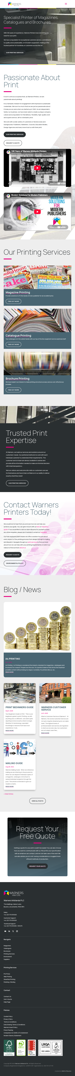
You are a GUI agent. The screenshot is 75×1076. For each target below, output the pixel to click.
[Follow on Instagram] (17, 931)
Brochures (7, 951)
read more (9, 672)
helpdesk (43, 532)
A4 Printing (12, 658)
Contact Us (7, 996)
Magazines (7, 946)
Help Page (7, 1002)
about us (23, 548)
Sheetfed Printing (9, 979)
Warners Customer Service (53, 708)
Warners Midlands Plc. (22, 1063)
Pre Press (7, 974)
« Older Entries (8, 794)
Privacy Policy (8, 1019)
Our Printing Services (14, 53)
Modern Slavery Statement (12, 1035)
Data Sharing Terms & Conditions (14, 1025)
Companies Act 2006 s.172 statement (16, 1033)
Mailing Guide (14, 763)
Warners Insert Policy (10, 1027)
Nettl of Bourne (66, 1071)
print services (32, 542)
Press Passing (8, 1030)
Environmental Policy (14, 563)
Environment (8, 956)
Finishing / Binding (9, 982)
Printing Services (9, 954)
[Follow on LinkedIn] (9, 931)
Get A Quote (8, 999)
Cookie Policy (8, 1016)
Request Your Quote (37, 866)
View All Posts (37, 801)
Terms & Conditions (10, 1022)
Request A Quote (12, 143)
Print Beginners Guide (19, 707)
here (38, 527)
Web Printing (8, 976)
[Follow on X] (13, 931)
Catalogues (7, 948)
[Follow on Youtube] (5, 931)
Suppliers (7, 959)
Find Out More (13, 301)
